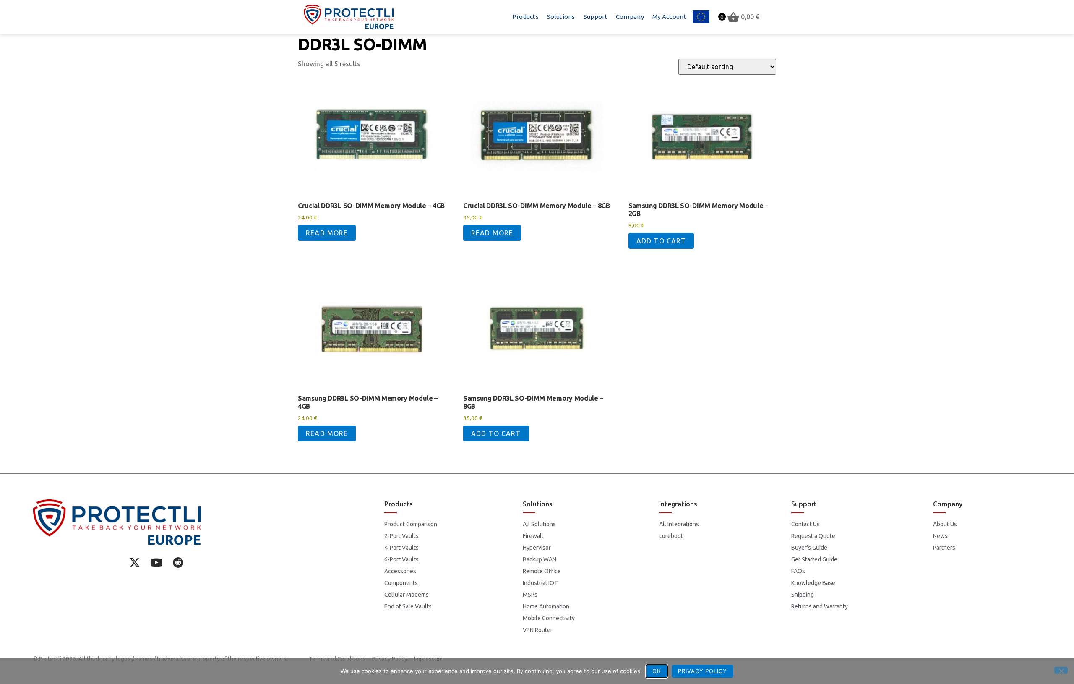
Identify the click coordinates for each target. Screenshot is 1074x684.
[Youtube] (156, 562)
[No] (1061, 670)
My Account (669, 16)
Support (595, 16)
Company (630, 16)
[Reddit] (178, 562)
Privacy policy (702, 671)
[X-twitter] (135, 562)
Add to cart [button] (661, 241)
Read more (327, 233)
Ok (656, 671)
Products (525, 16)
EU (701, 16)
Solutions (561, 16)
